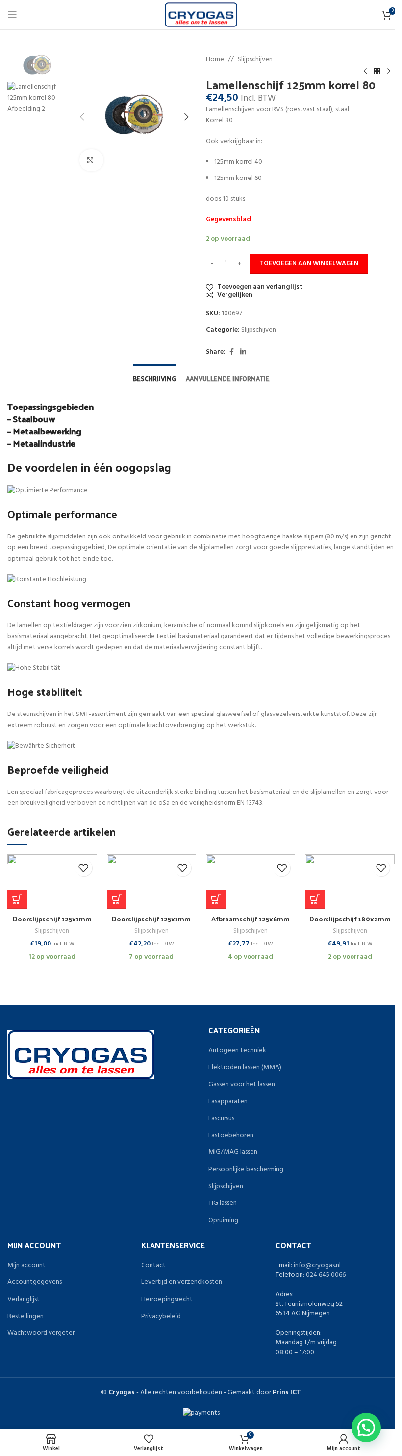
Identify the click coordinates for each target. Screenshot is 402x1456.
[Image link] (80, 1054)
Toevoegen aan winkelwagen (309, 263)
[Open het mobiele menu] (12, 15)
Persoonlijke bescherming (245, 1170)
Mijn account (26, 1266)
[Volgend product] (389, 71)
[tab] (154, 377)
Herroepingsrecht (167, 1299)
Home (215, 59)
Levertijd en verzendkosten (181, 1282)
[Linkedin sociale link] (243, 352)
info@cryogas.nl (317, 1265)
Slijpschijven (255, 59)
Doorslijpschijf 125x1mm (52, 919)
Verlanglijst (23, 1299)
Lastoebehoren (230, 1136)
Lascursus (221, 1119)
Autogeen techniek (237, 1051)
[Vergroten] (91, 160)
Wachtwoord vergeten (41, 1333)
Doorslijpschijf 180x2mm (350, 919)
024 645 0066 (326, 1274)
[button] (17, 899)
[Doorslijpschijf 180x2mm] (349, 881)
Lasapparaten (228, 1102)
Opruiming (223, 1221)
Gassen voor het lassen (241, 1085)
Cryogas (121, 1392)
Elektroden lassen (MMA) (244, 1068)
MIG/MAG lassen (232, 1152)
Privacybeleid (161, 1317)
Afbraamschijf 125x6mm (250, 919)
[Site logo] (201, 15)
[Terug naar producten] (377, 71)
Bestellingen (25, 1317)
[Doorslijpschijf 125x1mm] (52, 881)
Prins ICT (287, 1392)
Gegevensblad (228, 219)
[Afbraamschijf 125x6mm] (250, 881)
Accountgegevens (34, 1282)
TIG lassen (222, 1203)
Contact (153, 1266)
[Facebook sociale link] (231, 352)
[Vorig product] (365, 71)
